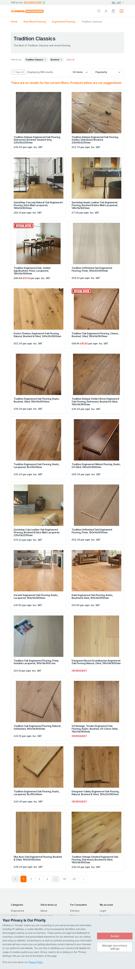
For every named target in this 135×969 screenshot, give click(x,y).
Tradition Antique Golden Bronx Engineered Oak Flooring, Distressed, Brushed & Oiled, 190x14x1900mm (95, 401)
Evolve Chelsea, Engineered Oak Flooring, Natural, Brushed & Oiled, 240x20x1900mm (37, 335)
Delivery (75, 910)
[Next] (83, 879)
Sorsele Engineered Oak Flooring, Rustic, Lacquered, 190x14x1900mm (36, 596)
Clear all (70, 59)
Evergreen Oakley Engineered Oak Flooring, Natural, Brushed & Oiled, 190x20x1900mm (95, 793)
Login (103, 910)
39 (64, 879)
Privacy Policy (35, 962)
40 (74, 879)
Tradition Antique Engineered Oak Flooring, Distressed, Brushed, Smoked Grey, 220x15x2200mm (37, 140)
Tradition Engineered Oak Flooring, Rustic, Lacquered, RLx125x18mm (37, 465)
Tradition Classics (34, 59)
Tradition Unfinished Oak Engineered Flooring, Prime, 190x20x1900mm (92, 269)
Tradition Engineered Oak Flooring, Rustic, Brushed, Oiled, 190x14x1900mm (37, 400)
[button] (113, 10)
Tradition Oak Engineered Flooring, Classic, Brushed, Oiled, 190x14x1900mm (95, 335)
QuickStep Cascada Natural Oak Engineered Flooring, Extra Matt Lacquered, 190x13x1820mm (38, 205)
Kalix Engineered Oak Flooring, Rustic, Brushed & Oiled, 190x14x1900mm (92, 596)
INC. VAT (116, 2)
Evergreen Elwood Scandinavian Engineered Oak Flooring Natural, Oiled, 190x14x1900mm (96, 662)
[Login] (106, 10)
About (43, 910)
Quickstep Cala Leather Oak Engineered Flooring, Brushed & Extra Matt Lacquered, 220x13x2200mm (37, 532)
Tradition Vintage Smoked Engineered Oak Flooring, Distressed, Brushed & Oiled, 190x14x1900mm (95, 859)
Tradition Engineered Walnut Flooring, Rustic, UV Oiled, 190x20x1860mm (96, 465)
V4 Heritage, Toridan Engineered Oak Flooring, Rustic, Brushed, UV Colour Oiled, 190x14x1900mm (95, 729)
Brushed (55, 59)
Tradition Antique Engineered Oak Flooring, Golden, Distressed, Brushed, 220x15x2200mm (95, 140)
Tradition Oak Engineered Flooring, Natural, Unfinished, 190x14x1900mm (37, 727)
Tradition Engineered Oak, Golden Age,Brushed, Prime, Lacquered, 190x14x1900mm (32, 270)
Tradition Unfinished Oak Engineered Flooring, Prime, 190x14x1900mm (92, 531)
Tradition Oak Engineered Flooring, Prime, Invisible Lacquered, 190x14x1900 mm (36, 662)
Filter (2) (20, 72)
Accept (115, 936)
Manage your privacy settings (114, 947)
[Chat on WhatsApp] (44, 2)
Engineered (17, 910)
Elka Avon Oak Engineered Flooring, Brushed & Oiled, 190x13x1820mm (38, 858)
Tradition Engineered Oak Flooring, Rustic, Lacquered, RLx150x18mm (37, 793)
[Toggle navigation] (121, 11)
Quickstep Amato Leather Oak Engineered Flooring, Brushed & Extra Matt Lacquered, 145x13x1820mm (95, 205)
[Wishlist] (98, 10)
